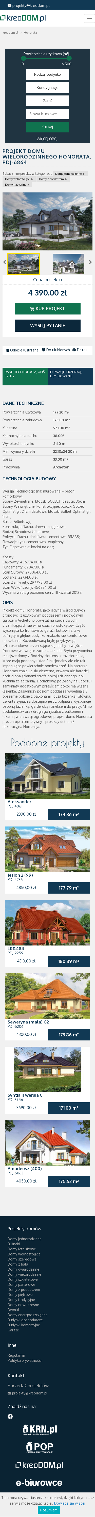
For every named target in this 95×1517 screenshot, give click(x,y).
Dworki (13, 1310)
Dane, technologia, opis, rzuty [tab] (25, 374)
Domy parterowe (21, 1284)
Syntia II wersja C (25, 1095)
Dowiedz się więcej (69, 1503)
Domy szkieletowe (23, 1279)
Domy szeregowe (22, 1259)
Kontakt (16, 1375)
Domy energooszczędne (28, 1315)
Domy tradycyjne (15, 184)
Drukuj (81, 350)
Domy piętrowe (20, 1294)
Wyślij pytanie (47, 325)
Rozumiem (49, 1510)
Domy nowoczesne (23, 1305)
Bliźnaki (14, 1244)
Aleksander (19, 801)
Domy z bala (18, 1264)
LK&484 (16, 948)
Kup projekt (49, 308)
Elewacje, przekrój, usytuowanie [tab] (66, 374)
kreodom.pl (10, 32)
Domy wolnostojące (17, 179)
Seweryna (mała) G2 (28, 1022)
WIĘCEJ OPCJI (47, 139)
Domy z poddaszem (51, 179)
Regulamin (16, 1355)
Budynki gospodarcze (25, 1320)
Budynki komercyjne (24, 1325)
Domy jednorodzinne (68, 173)
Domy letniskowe (22, 1249)
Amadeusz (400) (25, 1168)
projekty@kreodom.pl (30, 5)
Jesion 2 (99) (20, 875)
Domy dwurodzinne (23, 1269)
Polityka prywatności (25, 1360)
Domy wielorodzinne (24, 1274)
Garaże (13, 1330)
